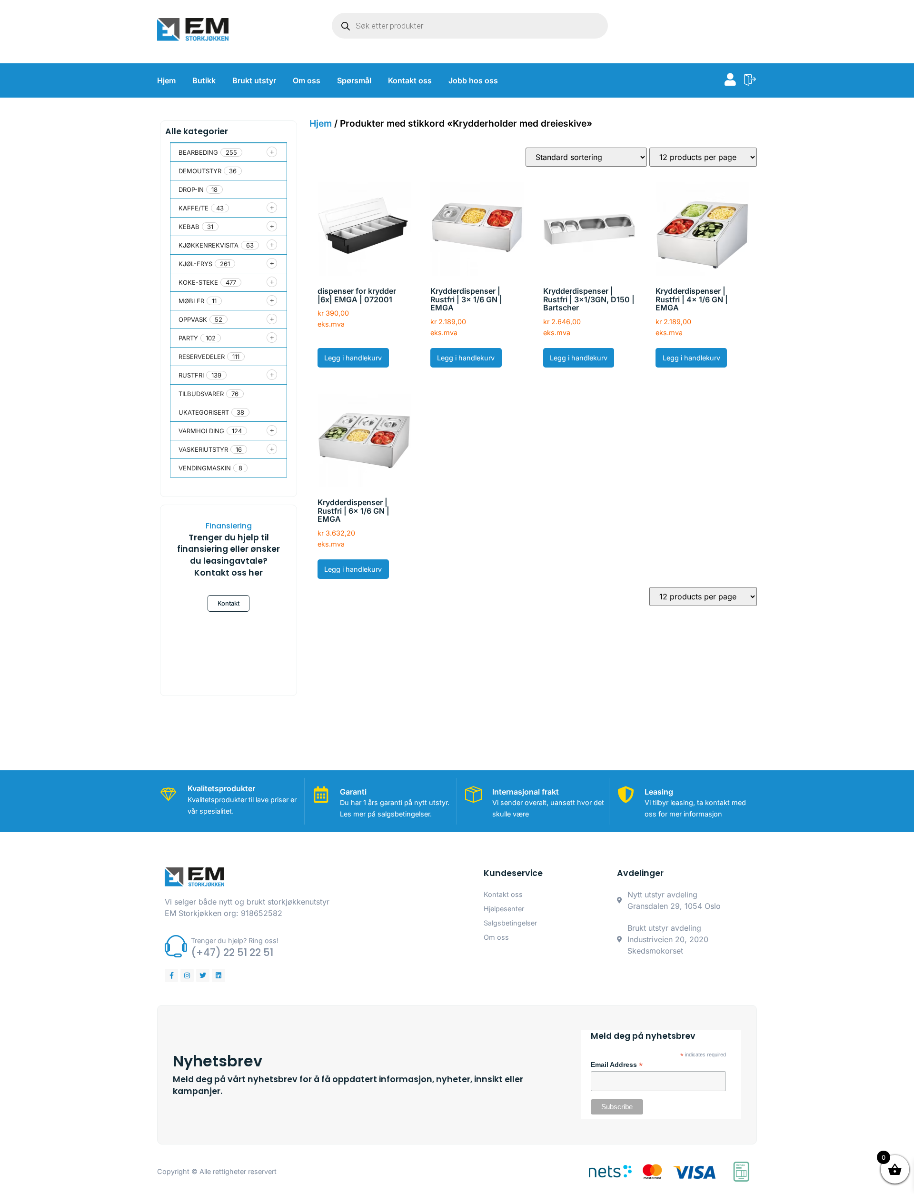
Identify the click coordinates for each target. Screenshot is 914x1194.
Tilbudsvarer (201, 394)
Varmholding (201, 431)
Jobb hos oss (473, 80)
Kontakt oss (410, 80)
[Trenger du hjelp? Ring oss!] (176, 946)
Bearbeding (198, 152)
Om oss (306, 80)
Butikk (204, 80)
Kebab (189, 226)
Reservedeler (202, 356)
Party (188, 338)
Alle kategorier (196, 131)
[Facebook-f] (171, 975)
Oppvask (193, 319)
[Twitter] (202, 975)
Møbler (191, 301)
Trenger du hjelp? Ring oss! (234, 940)
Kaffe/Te (194, 208)
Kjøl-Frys (195, 264)
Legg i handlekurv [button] (353, 358)
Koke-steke (198, 282)
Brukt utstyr (254, 80)
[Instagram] (187, 975)
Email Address (617, 1065)
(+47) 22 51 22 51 (232, 952)
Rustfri (191, 375)
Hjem (166, 80)
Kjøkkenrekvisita (208, 245)
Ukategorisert (204, 412)
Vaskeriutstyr (203, 449)
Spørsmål (354, 80)
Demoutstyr (200, 171)
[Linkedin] (218, 975)
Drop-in (191, 189)
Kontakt (228, 603)
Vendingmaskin (205, 468)
